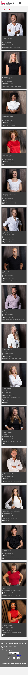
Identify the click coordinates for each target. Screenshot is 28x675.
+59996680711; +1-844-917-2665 (13, 590)
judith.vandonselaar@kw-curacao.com (14, 203)
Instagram (7, 400)
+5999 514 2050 (8, 627)
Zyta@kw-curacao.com (10, 164)
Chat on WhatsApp (9, 45)
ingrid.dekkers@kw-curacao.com (12, 441)
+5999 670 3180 (8, 159)
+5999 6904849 (8, 650)
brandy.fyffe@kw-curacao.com (12, 595)
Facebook (6, 402)
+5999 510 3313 (8, 513)
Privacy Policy (10, 661)
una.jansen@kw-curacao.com (12, 397)
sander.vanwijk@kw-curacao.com (13, 481)
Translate (18, 655)
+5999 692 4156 (8, 436)
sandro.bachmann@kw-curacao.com (14, 319)
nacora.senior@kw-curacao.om (12, 632)
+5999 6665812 (8, 553)
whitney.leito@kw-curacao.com (12, 558)
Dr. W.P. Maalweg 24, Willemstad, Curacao (15, 643)
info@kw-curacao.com (10, 646)
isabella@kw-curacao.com (11, 518)
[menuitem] (11, 661)
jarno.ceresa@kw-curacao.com (12, 47)
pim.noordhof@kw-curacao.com (12, 242)
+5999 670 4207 (8, 42)
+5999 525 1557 (8, 392)
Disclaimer (18, 661)
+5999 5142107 (8, 120)
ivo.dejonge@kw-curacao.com (12, 281)
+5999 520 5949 (8, 237)
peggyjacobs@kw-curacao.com (12, 358)
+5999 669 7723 (8, 315)
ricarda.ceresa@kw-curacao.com (12, 86)
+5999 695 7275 (8, 476)
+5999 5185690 (8, 198)
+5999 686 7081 (8, 354)
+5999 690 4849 (8, 81)
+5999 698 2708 (8, 276)
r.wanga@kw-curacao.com (11, 125)
